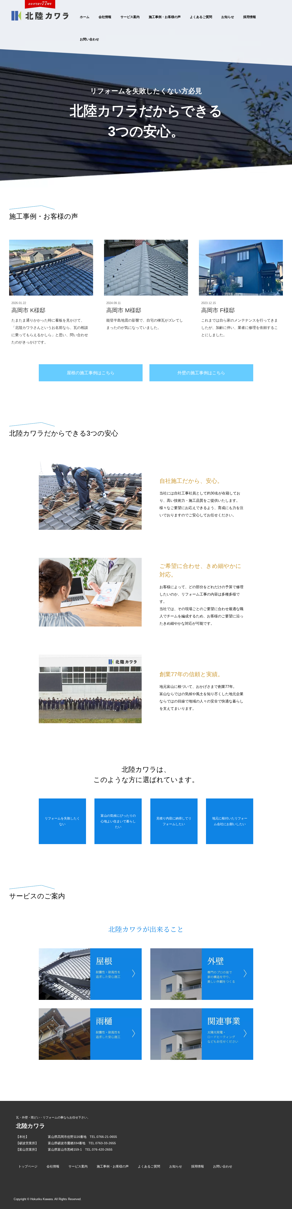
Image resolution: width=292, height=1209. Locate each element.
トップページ (27, 1166)
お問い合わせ (89, 39)
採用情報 (249, 17)
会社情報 (105, 17)
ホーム (84, 17)
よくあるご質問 (201, 17)
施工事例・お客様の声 (165, 17)
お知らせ (227, 17)
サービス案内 (130, 17)
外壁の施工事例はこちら (201, 372)
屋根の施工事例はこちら (91, 372)
